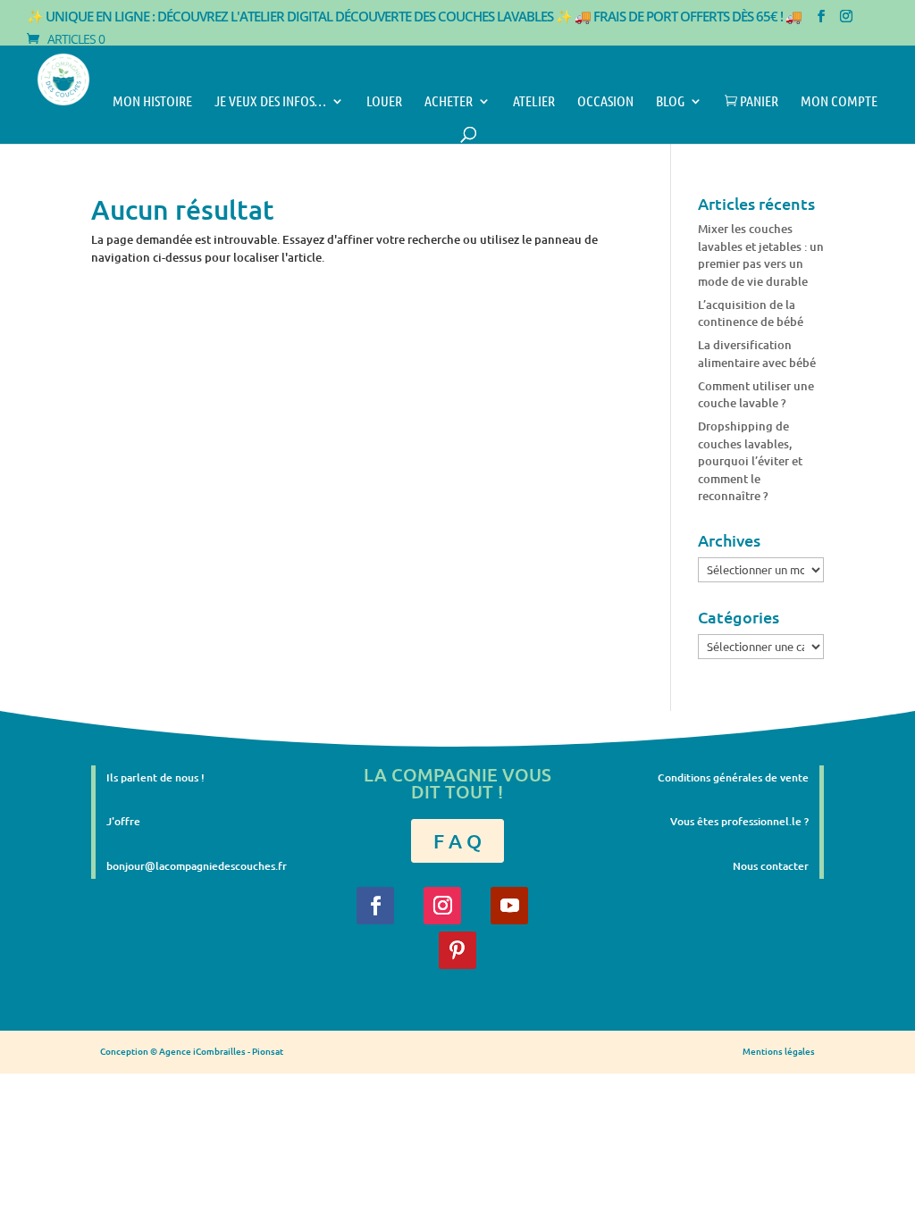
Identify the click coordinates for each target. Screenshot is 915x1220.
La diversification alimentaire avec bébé (757, 354)
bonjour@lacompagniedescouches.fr (196, 865)
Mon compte (839, 102)
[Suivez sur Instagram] (442, 905)
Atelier (534, 102)
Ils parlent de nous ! (155, 777)
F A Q (457, 841)
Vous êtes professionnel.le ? (739, 821)
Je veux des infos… (270, 102)
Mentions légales (779, 1050)
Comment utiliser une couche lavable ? (756, 395)
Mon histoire (152, 102)
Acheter (448, 102)
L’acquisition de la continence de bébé (750, 313)
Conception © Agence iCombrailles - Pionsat (191, 1050)
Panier (751, 102)
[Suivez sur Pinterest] (457, 950)
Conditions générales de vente (733, 777)
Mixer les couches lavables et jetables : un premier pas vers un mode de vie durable (761, 255)
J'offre (123, 821)
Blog (670, 102)
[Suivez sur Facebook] (375, 905)
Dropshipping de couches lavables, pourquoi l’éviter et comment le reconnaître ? (750, 461)
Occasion (605, 102)
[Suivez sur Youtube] (509, 905)
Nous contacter (771, 865)
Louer (384, 102)
